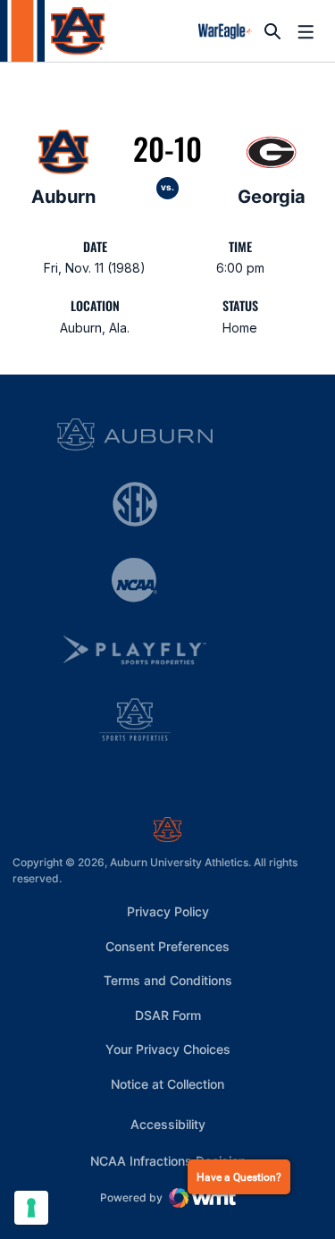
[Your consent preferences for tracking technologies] (31, 1208)
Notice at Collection (167, 1084)
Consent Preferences (167, 946)
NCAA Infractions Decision (168, 1160)
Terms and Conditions (168, 980)
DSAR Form (168, 1015)
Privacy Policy (168, 911)
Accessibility (167, 1124)
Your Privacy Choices (167, 1049)
